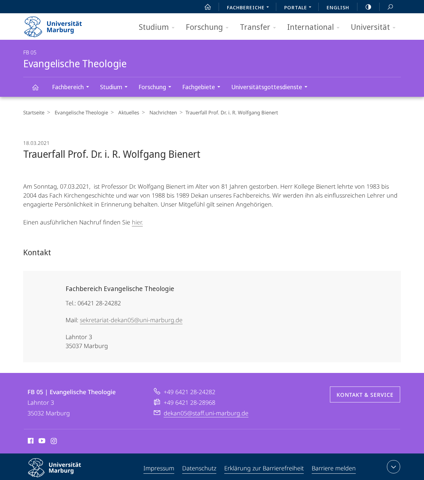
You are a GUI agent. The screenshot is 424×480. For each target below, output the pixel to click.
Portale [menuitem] (295, 7)
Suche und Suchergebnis (390, 6)
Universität (370, 26)
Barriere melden (334, 468)
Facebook (30, 442)
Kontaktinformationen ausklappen (393, 466)
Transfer (255, 26)
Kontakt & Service (365, 394)
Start (208, 6)
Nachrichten (163, 112)
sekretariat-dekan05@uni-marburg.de (131, 320)
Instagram (54, 442)
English (338, 7)
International (310, 26)
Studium (154, 26)
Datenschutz (199, 468)
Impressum (158, 468)
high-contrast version (368, 6)
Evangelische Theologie (35, 87)
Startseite (33, 112)
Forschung (204, 26)
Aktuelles (128, 112)
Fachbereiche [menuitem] (246, 7)
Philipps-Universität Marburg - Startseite (64, 24)
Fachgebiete (198, 87)
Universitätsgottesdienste (266, 87)
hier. (137, 222)
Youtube (41, 442)
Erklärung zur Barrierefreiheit (264, 468)
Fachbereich (68, 87)
